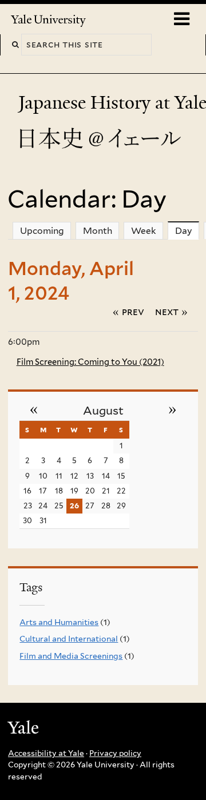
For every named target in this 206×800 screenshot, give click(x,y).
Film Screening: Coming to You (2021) (90, 362)
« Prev (128, 311)
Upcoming (42, 230)
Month (97, 230)
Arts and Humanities (58, 622)
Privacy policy (115, 753)
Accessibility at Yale (46, 753)
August (103, 410)
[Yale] (24, 729)
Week (143, 230)
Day (187, 230)
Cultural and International (68, 638)
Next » (171, 311)
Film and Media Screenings (70, 655)
